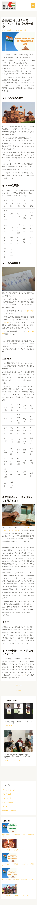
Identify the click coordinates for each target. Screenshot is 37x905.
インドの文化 (6, 798)
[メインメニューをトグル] (33, 5)
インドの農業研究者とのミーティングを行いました (18, 722)
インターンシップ (8, 790)
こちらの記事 (29, 311)
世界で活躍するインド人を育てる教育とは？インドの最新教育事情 (18, 835)
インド (15, 30)
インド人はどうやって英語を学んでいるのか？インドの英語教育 (18, 864)
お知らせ (5, 806)
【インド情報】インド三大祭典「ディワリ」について (16, 850)
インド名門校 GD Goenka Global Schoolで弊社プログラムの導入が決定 (17, 756)
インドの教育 (6, 30)
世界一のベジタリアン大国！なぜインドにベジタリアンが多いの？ (18, 880)
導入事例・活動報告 (9, 810)
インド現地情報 (7, 802)
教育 (24, 30)
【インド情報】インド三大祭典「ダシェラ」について (16, 895)
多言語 (20, 30)
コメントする (8, 760)
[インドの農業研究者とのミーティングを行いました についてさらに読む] (18, 711)
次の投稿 (18, 690)
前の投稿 (18, 685)
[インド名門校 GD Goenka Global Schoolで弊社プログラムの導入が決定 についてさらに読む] (18, 741)
